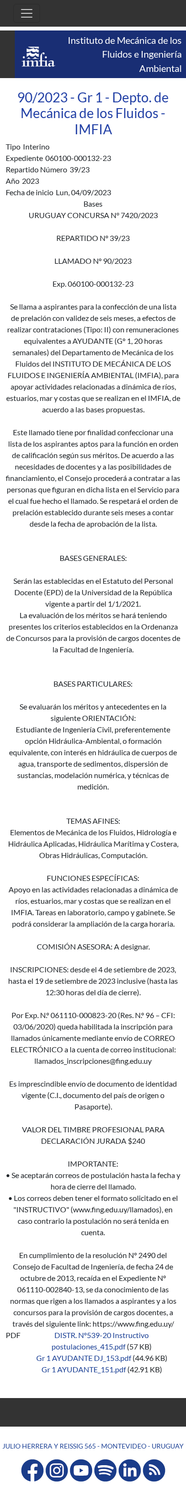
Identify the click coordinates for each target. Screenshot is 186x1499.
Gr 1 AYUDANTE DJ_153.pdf (83, 1357)
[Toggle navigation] (26, 13)
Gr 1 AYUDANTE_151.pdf (83, 1369)
